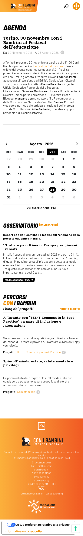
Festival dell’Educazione (48, 66)
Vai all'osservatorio (17, 279)
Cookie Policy (41, 480)
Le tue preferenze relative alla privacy (43, 524)
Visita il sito (70, 309)
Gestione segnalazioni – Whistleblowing (41, 493)
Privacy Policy (41, 476)
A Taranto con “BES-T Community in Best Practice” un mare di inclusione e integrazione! (38, 321)
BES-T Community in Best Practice (39, 352)
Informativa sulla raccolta (23, 531)
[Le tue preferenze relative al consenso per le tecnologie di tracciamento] (76, 528)
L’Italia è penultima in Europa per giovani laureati (40, 247)
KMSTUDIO (50, 483)
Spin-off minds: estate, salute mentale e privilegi (38, 363)
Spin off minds (26, 391)
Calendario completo (41, 208)
